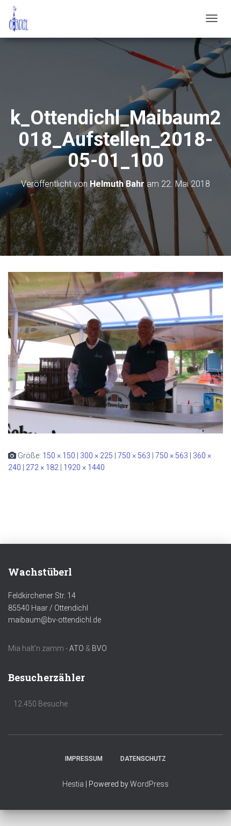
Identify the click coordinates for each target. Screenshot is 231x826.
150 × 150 (58, 455)
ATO (76, 648)
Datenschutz (143, 758)
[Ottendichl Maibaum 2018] (19, 18)
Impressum (84, 758)
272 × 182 (42, 467)
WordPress (149, 784)
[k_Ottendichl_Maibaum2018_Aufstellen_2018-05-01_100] (115, 351)
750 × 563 (134, 455)
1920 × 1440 (84, 467)
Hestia (73, 784)
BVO (99, 648)
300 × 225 (96, 455)
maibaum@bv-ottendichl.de (54, 619)
